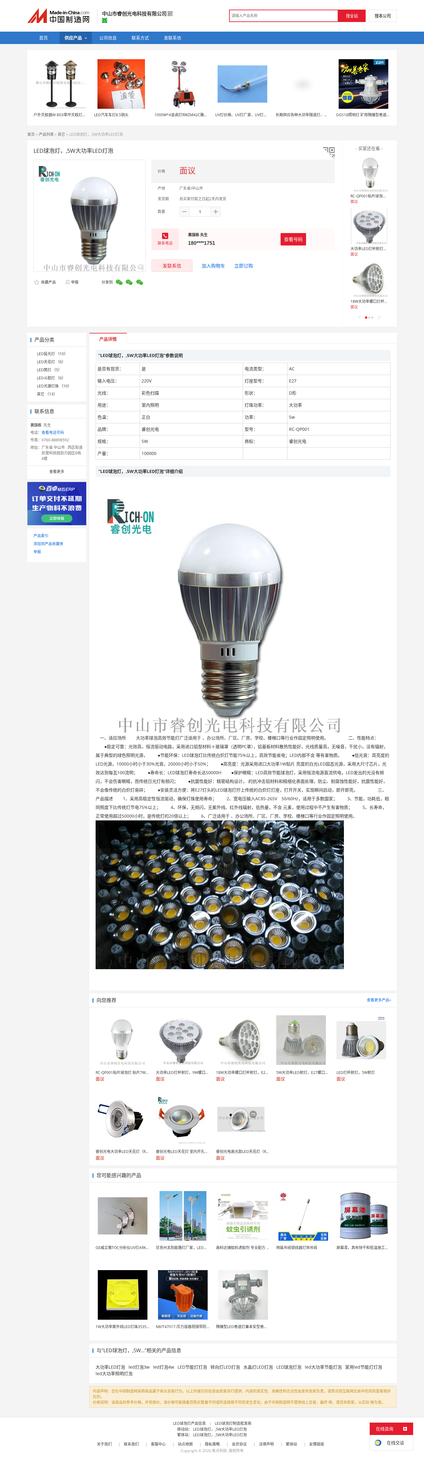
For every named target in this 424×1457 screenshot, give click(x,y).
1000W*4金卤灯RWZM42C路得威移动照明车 (192, 114)
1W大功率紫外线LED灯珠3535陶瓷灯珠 (128, 1326)
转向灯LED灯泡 (225, 1367)
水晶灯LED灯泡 (258, 1367)
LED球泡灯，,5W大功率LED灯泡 (220, 1429)
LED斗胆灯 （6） (51, 378)
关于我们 (104, 1444)
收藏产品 (48, 282)
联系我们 (131, 1444)
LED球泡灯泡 (288, 1367)
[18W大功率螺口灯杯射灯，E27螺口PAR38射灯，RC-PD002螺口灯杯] (369, 278)
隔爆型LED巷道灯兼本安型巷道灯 (243, 1326)
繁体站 (291, 1444)
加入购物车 (213, 266)
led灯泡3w (139, 1367)
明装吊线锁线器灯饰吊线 (296, 1247)
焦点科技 (219, 1450)
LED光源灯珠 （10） (54, 386)
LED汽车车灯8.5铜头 (111, 114)
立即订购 (243, 266)
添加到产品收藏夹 (48, 543)
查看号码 (293, 239)
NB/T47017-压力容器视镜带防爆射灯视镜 (190, 1326)
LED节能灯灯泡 (192, 1367)
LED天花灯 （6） (51, 361)
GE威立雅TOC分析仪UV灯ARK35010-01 (129, 1247)
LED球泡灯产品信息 (189, 1423)
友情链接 (316, 1444)
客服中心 (158, 1444)
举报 (75, 282)
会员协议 (239, 1444)
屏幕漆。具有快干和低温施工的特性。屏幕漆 (373, 1247)
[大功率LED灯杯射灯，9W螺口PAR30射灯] (369, 226)
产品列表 (46, 134)
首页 (31, 134)
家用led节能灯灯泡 (363, 1367)
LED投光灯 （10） (52, 353)
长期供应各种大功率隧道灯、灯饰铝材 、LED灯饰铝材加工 (324, 114)
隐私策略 (212, 1444)
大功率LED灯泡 (110, 1367)
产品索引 (41, 535)
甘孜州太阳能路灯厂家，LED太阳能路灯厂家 (193, 1247)
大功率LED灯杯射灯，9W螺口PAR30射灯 (384, 248)
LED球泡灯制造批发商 (233, 1423)
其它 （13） (47, 394)
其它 (61, 134)
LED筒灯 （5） (49, 370)
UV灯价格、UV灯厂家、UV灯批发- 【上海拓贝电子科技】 (262, 114)
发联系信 (172, 266)
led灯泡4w (163, 1367)
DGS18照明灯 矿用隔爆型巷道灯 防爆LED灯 (372, 114)
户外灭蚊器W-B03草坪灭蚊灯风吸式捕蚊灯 (69, 114)
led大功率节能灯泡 (323, 1367)
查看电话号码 (53, 432)
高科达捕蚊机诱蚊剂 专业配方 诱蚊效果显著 (252, 1247)
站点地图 (185, 1444)
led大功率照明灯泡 (114, 1373)
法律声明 (266, 1444)
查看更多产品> (379, 1000)
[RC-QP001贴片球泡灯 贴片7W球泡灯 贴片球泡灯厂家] (369, 173)
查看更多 (56, 471)
